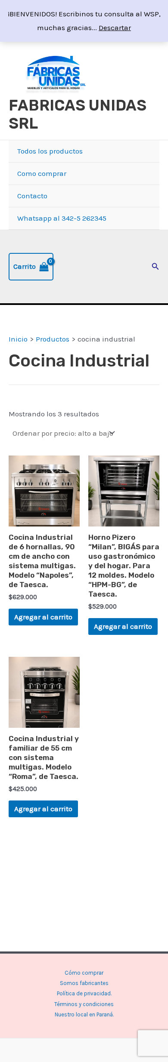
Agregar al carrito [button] (43, 617)
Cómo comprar (84, 973)
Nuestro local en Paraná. (84, 1014)
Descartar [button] (115, 27)
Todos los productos (50, 151)
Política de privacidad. (84, 993)
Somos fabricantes (84, 983)
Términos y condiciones (84, 1004)
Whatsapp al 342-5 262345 (61, 218)
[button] (155, 266)
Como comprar (41, 173)
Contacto (32, 195)
